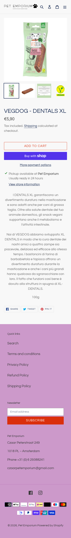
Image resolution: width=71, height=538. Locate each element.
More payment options (35, 165)
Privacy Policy (17, 365)
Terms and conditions (23, 354)
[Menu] (65, 6)
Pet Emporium (27, 525)
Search (13, 343)
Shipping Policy (19, 386)
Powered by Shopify (50, 525)
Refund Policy (18, 375)
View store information (24, 184)
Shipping (30, 126)
